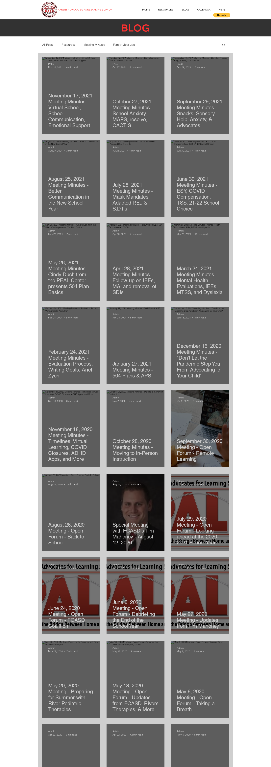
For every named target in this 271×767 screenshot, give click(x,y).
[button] (221, 15)
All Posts (48, 45)
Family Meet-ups (124, 45)
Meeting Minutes (94, 45)
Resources (69, 45)
